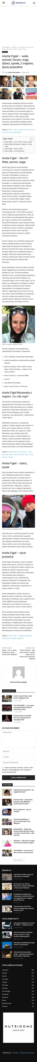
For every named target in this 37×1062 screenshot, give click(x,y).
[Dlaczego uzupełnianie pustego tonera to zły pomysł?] (7, 945)
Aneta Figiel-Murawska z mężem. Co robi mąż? (18, 145)
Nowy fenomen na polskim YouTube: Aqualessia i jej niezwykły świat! (22, 717)
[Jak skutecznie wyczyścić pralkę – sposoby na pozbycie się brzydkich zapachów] (7, 954)
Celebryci (14, 47)
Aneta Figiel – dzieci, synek (14, 148)
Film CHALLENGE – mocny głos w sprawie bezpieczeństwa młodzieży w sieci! (24, 707)
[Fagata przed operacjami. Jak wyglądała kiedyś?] (7, 792)
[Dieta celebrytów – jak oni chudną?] (7, 812)
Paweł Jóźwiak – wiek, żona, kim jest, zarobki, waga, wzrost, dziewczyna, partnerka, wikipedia (27, 654)
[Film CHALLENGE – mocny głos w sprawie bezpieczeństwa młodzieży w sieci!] (7, 708)
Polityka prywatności (26, 1053)
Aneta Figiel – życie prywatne (15, 151)
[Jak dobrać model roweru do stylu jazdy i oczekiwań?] (7, 877)
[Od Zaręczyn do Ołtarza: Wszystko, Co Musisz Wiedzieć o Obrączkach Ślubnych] (7, 886)
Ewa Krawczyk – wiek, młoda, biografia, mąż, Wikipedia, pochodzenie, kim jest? (23, 801)
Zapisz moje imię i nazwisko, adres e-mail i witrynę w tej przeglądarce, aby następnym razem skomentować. (17, 770)
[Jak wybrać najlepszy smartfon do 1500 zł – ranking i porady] (7, 925)
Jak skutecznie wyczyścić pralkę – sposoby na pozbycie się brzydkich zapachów (24, 954)
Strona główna (6, 47)
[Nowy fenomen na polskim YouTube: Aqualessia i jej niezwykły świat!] (7, 718)
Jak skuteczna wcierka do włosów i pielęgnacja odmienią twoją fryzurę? (24, 908)
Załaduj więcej (18, 860)
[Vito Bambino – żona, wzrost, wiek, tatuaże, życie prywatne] (7, 853)
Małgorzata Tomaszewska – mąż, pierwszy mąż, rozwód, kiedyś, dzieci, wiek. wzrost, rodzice (18, 454)
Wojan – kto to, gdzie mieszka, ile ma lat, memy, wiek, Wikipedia (9, 652)
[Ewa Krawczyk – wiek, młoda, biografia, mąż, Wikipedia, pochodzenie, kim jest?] (7, 802)
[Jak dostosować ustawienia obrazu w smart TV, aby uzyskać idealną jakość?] (7, 934)
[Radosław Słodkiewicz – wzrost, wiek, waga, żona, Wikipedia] (7, 821)
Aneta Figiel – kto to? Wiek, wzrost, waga (18, 142)
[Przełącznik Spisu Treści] (30, 139)
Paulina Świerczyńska (14, 72)
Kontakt (15, 1053)
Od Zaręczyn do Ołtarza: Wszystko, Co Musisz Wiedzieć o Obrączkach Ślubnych (24, 886)
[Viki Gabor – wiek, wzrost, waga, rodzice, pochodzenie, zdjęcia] (7, 843)
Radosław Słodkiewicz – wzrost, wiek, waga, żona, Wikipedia (22, 821)
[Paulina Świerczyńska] (3, 72)
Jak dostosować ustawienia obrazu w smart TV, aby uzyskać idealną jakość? (23, 934)
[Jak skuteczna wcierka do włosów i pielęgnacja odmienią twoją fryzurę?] (7, 908)
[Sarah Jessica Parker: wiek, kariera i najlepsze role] (7, 698)
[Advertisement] (18, 25)
